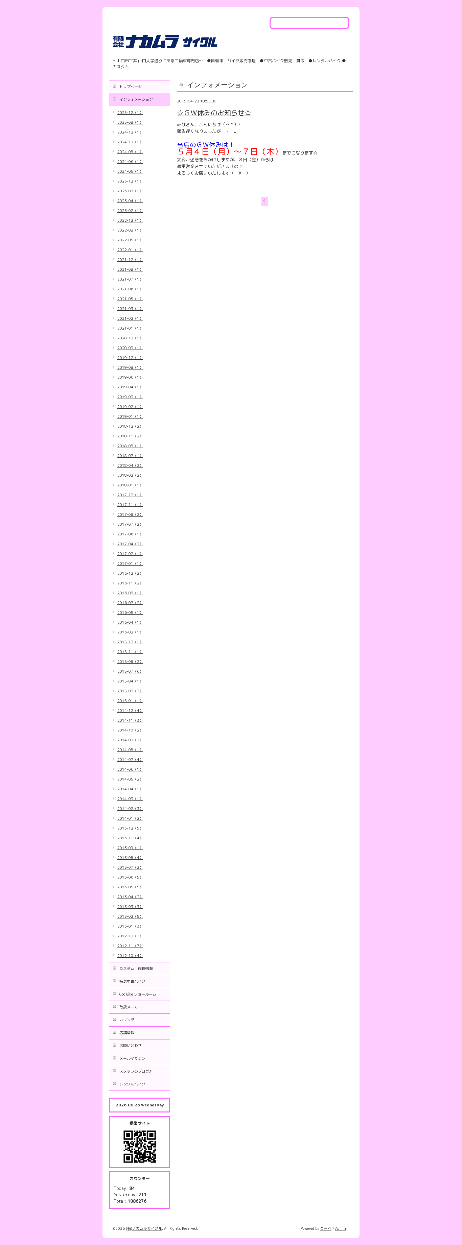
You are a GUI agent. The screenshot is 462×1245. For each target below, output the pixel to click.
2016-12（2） (130, 573)
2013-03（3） (130, 906)
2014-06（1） (130, 769)
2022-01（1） (130, 250)
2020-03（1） (130, 348)
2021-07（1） (130, 279)
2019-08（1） (130, 367)
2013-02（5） (130, 916)
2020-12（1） (130, 338)
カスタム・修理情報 (136, 968)
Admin (340, 1228)
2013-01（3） (130, 926)
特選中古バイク (132, 981)
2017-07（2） (130, 524)
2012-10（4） (130, 955)
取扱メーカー (130, 1007)
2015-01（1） (130, 700)
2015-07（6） (130, 671)
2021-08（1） (130, 269)
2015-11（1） (130, 651)
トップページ (130, 86)
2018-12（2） (130, 426)
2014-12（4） (130, 710)
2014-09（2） (130, 740)
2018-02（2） (130, 475)
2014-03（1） (130, 798)
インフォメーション (136, 99)
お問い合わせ (130, 1045)
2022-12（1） (130, 220)
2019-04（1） (130, 387)
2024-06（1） (130, 161)
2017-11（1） (130, 504)
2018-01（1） (130, 485)
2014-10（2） (130, 730)
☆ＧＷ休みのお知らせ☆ (214, 112)
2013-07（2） (130, 867)
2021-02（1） (130, 318)
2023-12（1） (130, 181)
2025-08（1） (130, 122)
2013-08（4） (130, 857)
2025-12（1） (130, 112)
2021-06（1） (130, 289)
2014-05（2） (130, 779)
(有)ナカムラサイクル (144, 1228)
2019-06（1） (130, 377)
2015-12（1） (130, 642)
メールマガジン (132, 1058)
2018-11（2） (130, 436)
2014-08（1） (130, 749)
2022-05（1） (130, 240)
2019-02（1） (130, 406)
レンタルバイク (132, 1084)
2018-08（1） (130, 446)
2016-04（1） (130, 622)
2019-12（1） (130, 357)
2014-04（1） (130, 789)
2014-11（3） (130, 720)
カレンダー (128, 1020)
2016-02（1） (130, 632)
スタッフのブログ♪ (135, 1071)
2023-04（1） (130, 200)
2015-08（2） (130, 661)
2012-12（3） (130, 936)
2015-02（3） (130, 691)
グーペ (325, 1228)
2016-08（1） (130, 593)
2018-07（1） (130, 455)
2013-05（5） (130, 887)
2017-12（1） (130, 495)
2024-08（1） (130, 151)
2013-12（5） (130, 828)
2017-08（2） (130, 514)
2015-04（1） (130, 681)
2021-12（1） (130, 259)
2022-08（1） (130, 230)
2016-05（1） (130, 612)
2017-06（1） (130, 534)
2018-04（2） (130, 465)
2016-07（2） (130, 602)
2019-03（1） (130, 397)
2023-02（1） (130, 210)
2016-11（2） (130, 583)
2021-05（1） (130, 299)
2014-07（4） (130, 759)
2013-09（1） (130, 848)
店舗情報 (126, 1032)
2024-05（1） (130, 171)
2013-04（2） (130, 897)
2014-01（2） (130, 818)
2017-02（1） (130, 553)
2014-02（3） (130, 808)
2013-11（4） (130, 838)
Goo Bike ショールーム (137, 994)
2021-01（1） (130, 328)
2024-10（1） (130, 142)
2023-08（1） (130, 191)
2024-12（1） (130, 132)
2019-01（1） (130, 416)
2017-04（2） (130, 544)
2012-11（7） (130, 946)
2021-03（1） (130, 308)
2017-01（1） (130, 563)
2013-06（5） (130, 877)
